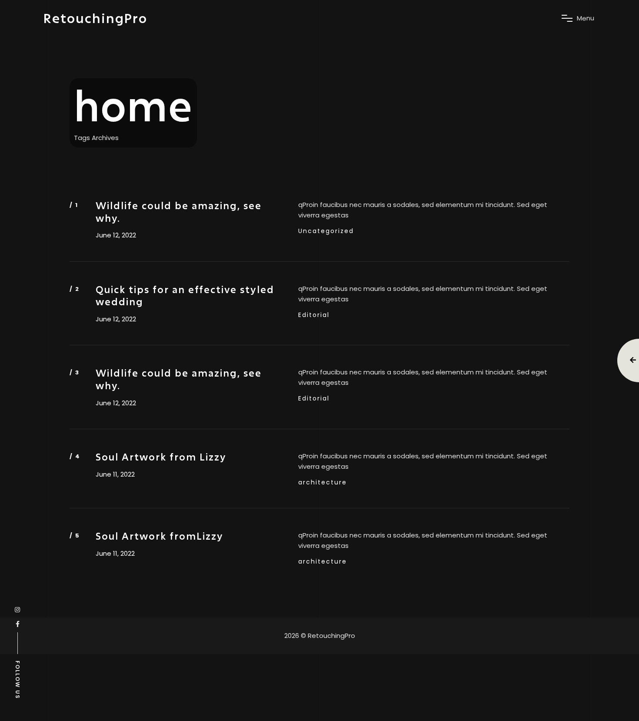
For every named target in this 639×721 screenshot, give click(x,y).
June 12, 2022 (116, 235)
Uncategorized (326, 231)
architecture (322, 482)
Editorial (313, 315)
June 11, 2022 (115, 474)
